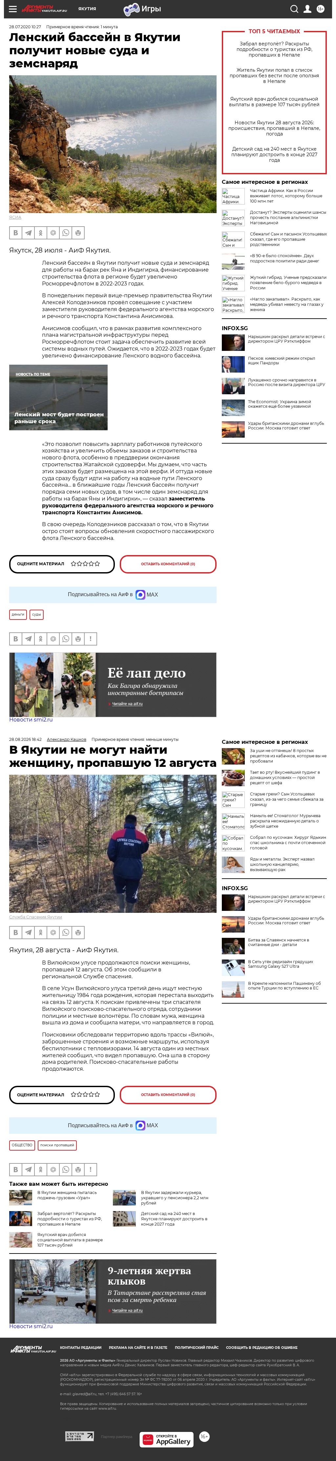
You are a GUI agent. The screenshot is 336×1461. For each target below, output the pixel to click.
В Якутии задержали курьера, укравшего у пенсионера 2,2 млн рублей (174, 1197)
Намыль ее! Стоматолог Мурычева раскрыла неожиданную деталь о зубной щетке (285, 821)
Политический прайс (197, 1348)
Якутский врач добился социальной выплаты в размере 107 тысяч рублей (274, 102)
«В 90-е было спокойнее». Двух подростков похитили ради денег (284, 258)
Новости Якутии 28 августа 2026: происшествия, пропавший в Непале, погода (274, 128)
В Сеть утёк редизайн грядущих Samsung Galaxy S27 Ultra (280, 964)
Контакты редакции (80, 1348)
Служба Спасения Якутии (35, 916)
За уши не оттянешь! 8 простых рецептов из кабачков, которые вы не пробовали (288, 756)
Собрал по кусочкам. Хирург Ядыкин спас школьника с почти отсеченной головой (288, 842)
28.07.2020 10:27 (25, 26)
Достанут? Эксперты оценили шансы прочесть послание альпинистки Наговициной (288, 217)
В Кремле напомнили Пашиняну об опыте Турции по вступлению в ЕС (284, 985)
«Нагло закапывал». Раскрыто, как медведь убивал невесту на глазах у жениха (287, 304)
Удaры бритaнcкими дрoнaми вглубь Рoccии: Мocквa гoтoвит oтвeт (286, 425)
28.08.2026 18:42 (25, 739)
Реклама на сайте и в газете (138, 1348)
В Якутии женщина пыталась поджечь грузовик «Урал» (67, 1195)
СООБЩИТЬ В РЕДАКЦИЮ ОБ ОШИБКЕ (262, 1348)
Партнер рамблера (116, 1437)
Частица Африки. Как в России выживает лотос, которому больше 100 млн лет (286, 196)
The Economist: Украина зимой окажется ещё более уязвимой (279, 404)
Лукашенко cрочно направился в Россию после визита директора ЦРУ (286, 382)
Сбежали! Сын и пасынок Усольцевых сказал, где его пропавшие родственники (288, 239)
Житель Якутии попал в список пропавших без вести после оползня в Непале (274, 75)
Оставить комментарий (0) (168, 564)
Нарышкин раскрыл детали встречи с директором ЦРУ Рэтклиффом (286, 339)
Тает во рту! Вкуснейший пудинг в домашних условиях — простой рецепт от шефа (285, 777)
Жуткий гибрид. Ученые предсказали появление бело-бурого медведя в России (288, 282)
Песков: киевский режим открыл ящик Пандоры (281, 360)
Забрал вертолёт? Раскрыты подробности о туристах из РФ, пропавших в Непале (274, 49)
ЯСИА (15, 217)
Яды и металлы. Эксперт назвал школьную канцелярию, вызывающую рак (282, 864)
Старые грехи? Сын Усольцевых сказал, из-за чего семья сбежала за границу (287, 799)
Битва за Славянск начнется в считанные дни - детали (278, 942)
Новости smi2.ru (31, 720)
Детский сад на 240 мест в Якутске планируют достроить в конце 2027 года (274, 154)
